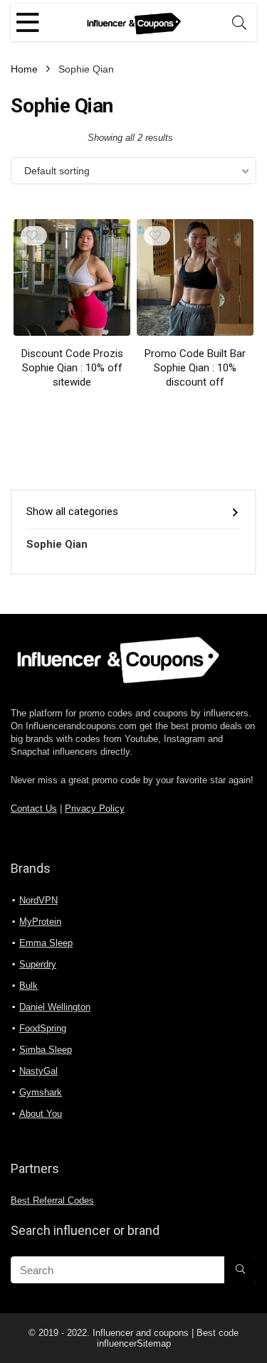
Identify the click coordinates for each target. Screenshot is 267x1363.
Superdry (37, 964)
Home (24, 69)
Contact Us (34, 809)
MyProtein (40, 921)
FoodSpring (42, 1028)
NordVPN (38, 900)
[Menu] (28, 22)
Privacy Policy (95, 809)
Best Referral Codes (52, 1201)
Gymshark (40, 1092)
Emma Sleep (46, 943)
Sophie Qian (57, 544)
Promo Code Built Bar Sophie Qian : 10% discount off (195, 367)
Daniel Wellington (54, 1007)
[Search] (239, 22)
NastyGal (38, 1071)
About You (40, 1113)
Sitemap (154, 1343)
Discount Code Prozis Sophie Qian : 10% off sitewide (72, 367)
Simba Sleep (45, 1049)
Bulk (28, 985)
